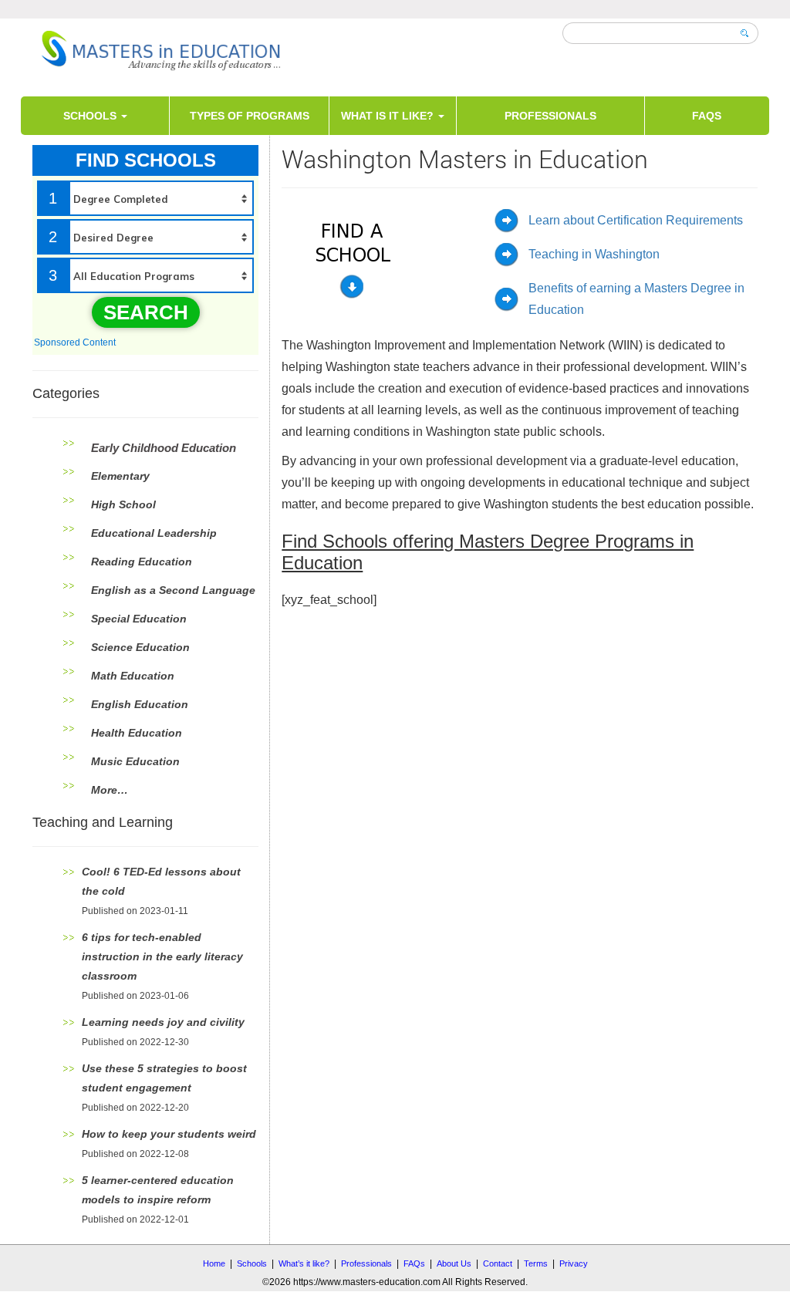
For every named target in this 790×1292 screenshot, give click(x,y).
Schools (91, 116)
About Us (454, 1263)
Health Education (136, 733)
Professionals (550, 116)
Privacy (573, 1263)
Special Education (139, 618)
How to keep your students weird (169, 1134)
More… (109, 790)
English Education (139, 704)
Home (214, 1263)
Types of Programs (249, 116)
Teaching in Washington (594, 254)
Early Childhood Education (163, 447)
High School (123, 504)
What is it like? (389, 116)
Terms (536, 1263)
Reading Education (141, 561)
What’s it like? (304, 1263)
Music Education (135, 761)
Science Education (140, 647)
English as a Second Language (173, 590)
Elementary (120, 476)
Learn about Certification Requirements (635, 220)
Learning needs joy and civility (163, 1022)
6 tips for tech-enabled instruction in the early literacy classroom (162, 956)
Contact (497, 1263)
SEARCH (145, 312)
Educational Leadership (154, 533)
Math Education (132, 676)
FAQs (706, 116)
